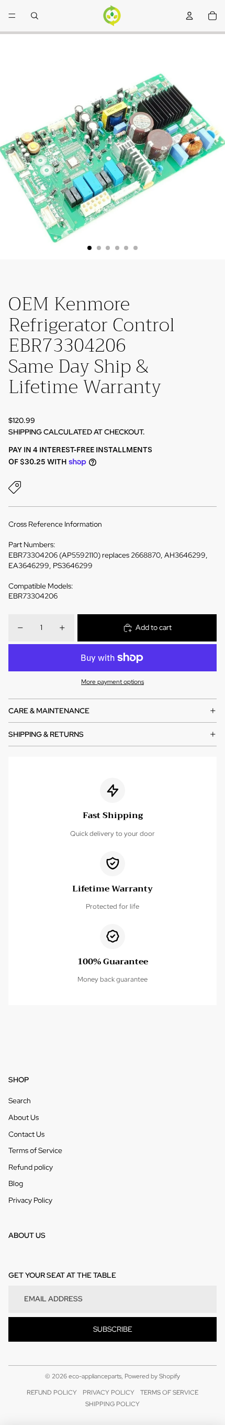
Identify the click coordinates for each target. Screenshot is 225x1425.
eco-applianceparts (95, 1376)
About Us (23, 1117)
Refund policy (30, 1167)
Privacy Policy (30, 1200)
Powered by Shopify (152, 1376)
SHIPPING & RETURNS (46, 734)
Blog (15, 1183)
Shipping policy (112, 1404)
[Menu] (12, 16)
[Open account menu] (189, 15)
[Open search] (34, 15)
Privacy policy (108, 1392)
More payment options (112, 682)
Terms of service (169, 1392)
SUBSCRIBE (112, 1329)
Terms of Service (35, 1150)
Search (19, 1100)
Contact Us (26, 1134)
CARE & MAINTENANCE (48, 710)
